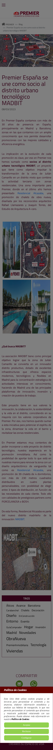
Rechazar (26, 731)
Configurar (26, 738)
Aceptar (26, 725)
